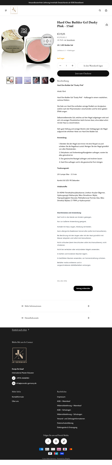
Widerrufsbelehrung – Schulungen (69, 414)
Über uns (15, 401)
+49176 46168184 (22, 378)
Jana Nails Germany (50, 458)
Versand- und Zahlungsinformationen (71, 419)
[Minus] (60, 66)
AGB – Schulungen (64, 410)
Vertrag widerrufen (83, 288)
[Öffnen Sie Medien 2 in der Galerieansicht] (18, 80)
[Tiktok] (64, 441)
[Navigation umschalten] (6, 10)
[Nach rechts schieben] (52, 80)
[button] (100, 10)
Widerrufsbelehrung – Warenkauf (69, 406)
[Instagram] (56, 441)
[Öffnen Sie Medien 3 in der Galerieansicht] (27, 80)
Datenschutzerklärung (65, 423)
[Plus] (72, 66)
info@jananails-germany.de (26, 383)
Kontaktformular (18, 397)
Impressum (61, 397)
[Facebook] (48, 441)
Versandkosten (71, 40)
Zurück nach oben (19, 329)
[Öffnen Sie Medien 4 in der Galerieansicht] (36, 80)
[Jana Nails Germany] (14, 10)
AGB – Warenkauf (63, 401)
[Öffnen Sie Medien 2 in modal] (27, 47)
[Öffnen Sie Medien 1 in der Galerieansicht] (10, 80)
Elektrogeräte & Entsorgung (67, 427)
